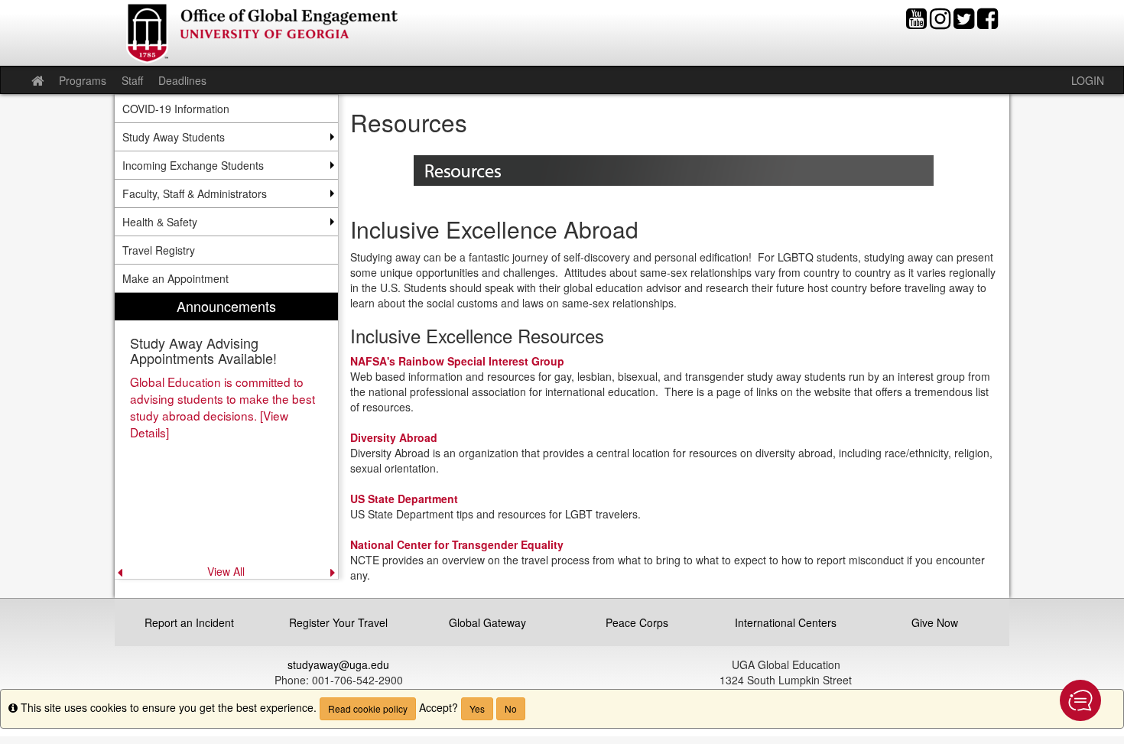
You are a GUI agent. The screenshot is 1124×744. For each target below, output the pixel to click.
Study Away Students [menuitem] (173, 137)
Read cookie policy (368, 708)
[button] (1080, 700)
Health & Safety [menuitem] (159, 221)
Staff (132, 80)
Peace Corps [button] (637, 622)
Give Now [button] (934, 622)
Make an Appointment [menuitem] (175, 278)
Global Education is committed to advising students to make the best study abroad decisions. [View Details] (222, 406)
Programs (82, 80)
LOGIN (1087, 80)
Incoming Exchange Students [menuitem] (193, 165)
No (511, 708)
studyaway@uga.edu (338, 664)
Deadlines (182, 80)
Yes (477, 708)
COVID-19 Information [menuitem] (175, 108)
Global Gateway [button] (487, 622)
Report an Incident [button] (189, 622)
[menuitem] (226, 436)
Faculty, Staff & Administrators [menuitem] (194, 193)
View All (226, 571)
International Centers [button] (786, 622)
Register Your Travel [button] (338, 622)
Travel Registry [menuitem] (158, 250)
